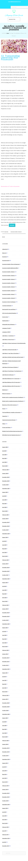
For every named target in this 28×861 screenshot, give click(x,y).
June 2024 (4, 545)
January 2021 (5, 699)
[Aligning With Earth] (14, 13)
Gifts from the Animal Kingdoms (9, 313)
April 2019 (4, 778)
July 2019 (4, 766)
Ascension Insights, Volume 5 (8, 286)
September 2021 (5, 669)
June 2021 (4, 680)
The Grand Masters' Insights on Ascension (11, 412)
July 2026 (4, 450)
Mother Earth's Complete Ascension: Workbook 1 (12, 397)
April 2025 (4, 507)
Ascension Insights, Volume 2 (8, 275)
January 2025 (5, 518)
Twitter (14, 3)
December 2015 (5, 845)
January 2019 (5, 789)
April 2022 (4, 642)
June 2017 (4, 830)
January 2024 (5, 563)
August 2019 (4, 763)
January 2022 (5, 654)
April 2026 (4, 462)
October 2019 (5, 755)
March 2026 (4, 466)
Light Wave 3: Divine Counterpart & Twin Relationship (13, 343)
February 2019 (5, 785)
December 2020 (5, 703)
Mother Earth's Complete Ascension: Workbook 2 (12, 401)
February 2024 (5, 560)
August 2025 (4, 492)
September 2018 (5, 804)
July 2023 (4, 586)
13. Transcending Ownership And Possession (10, 57)
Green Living (5, 317)
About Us (4, 253)
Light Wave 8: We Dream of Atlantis (10, 367)
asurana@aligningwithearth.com (14, 1)
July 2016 (4, 842)
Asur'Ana (6, 231)
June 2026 (4, 454)
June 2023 (4, 590)
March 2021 (4, 691)
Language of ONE (6, 332)
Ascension (4, 256)
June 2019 (4, 770)
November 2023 (5, 571)
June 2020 (4, 725)
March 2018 (4, 823)
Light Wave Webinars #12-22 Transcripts (11, 382)
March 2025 (4, 511)
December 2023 (5, 567)
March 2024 (4, 556)
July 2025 (4, 496)
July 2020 (4, 721)
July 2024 (4, 541)
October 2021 (5, 665)
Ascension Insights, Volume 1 (8, 271)
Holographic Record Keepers (8, 324)
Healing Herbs (5, 320)
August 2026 (4, 447)
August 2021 (4, 672)
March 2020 (4, 736)
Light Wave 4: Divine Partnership (9, 349)
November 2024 (5, 526)
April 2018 (4, 819)
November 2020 (5, 706)
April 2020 (4, 733)
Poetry (3, 408)
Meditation (4, 389)
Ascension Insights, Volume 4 (8, 283)
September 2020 (5, 714)
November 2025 (5, 481)
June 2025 (4, 499)
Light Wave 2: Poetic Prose (8, 339)
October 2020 (5, 710)
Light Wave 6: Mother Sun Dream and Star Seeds (12, 357)
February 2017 (5, 834)
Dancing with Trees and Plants (8, 309)
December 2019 (5, 748)
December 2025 (5, 477)
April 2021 (4, 687)
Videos (3, 423)
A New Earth (5, 249)
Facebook (12, 3)
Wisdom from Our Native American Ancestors (12, 431)
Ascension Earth (5, 260)
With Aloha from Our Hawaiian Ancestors (11, 435)
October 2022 (5, 620)
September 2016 (5, 838)
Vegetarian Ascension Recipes (8, 420)
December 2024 (5, 522)
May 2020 (4, 729)
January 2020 (5, 744)
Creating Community (6, 305)
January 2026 (5, 473)
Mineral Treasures (6, 393)
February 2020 (5, 740)
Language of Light (6, 328)
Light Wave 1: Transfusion (8, 335)
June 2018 (4, 815)
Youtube (16, 3)
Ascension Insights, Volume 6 (8, 290)
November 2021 (5, 661)
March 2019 (4, 782)
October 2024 (5, 529)
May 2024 (4, 548)
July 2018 (4, 812)
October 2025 (5, 484)
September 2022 (5, 624)
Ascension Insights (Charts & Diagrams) (11, 264)
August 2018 (4, 808)
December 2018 (5, 793)
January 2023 (5, 608)
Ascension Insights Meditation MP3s (10, 268)
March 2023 (4, 601)
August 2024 (4, 537)
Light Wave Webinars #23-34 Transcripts (11, 386)
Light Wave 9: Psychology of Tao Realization (11, 371)
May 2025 (4, 503)
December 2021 (5, 657)
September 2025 (5, 488)
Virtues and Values (6, 427)
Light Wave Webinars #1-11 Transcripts (10, 378)
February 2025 (5, 514)
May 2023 (4, 593)
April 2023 (4, 597)
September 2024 (5, 533)
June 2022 (4, 635)
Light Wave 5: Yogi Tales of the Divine (10, 353)
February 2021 (5, 695)
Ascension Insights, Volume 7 (8, 294)
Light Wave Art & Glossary (8, 374)
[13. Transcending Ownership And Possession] (14, 46)
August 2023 (4, 582)
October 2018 (5, 800)
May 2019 (4, 774)
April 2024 (4, 552)
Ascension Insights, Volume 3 (16, 231)
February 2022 (5, 650)
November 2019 (5, 751)
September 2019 (5, 759)
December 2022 (5, 612)
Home (8, 33)
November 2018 (5, 797)
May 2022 (4, 639)
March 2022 (4, 646)
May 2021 (4, 684)
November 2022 (5, 616)
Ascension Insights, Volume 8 (8, 298)
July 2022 (4, 631)
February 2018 (5, 827)
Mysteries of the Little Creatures (9, 404)
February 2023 (5, 605)
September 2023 (5, 578)
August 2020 (4, 718)
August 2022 (4, 627)
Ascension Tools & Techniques (8, 301)
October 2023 (5, 575)
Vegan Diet (4, 416)
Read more (12, 225)
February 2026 (5, 469)
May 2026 (4, 458)
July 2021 (4, 676)
